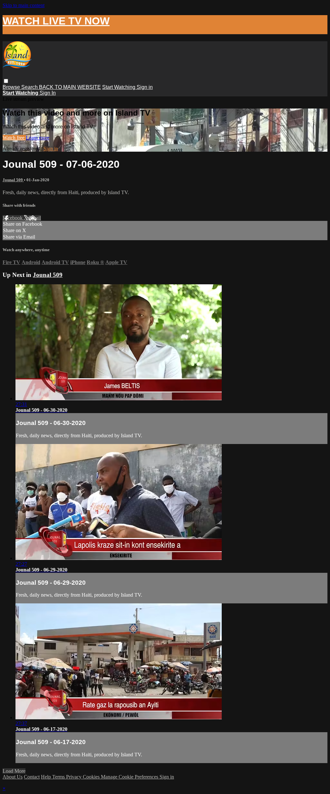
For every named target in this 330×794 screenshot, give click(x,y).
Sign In (48, 93)
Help (46, 777)
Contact (32, 777)
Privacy (74, 777)
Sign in (145, 87)
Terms (59, 777)
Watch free (14, 137)
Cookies (92, 777)
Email (35, 218)
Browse (12, 87)
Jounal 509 (13, 179)
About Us (13, 777)
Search (30, 87)
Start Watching (119, 87)
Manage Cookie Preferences (130, 777)
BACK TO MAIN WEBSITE (70, 87)
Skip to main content (23, 5)
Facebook (13, 218)
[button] (6, 81)
